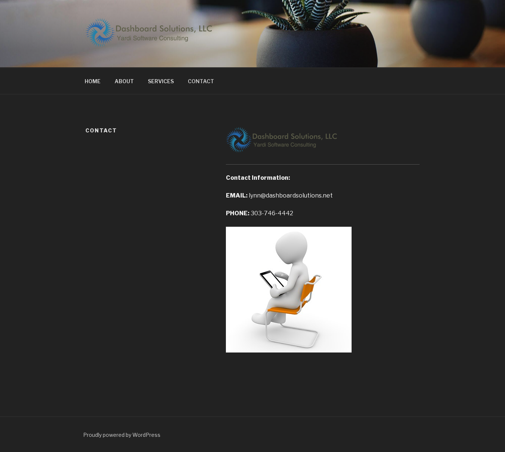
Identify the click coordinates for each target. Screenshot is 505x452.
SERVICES (161, 81)
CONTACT (201, 81)
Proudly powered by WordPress (121, 435)
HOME (93, 81)
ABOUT (124, 81)
